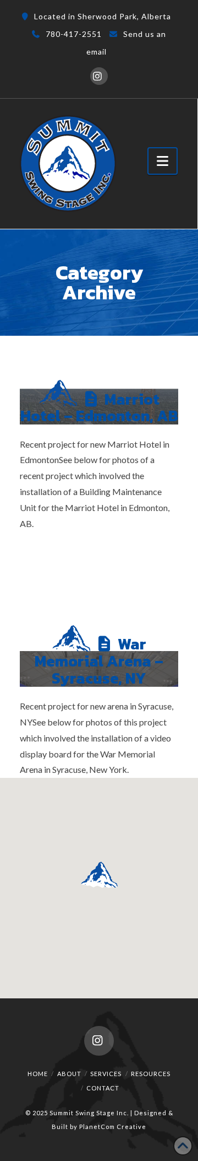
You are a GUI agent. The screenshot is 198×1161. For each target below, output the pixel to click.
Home (38, 1073)
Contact (102, 1088)
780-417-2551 (74, 34)
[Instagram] (99, 76)
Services (106, 1073)
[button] (162, 161)
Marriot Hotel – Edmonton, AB (99, 408)
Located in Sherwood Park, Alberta (102, 16)
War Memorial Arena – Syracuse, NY (99, 661)
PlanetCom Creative (112, 1126)
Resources (150, 1073)
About (69, 1073)
